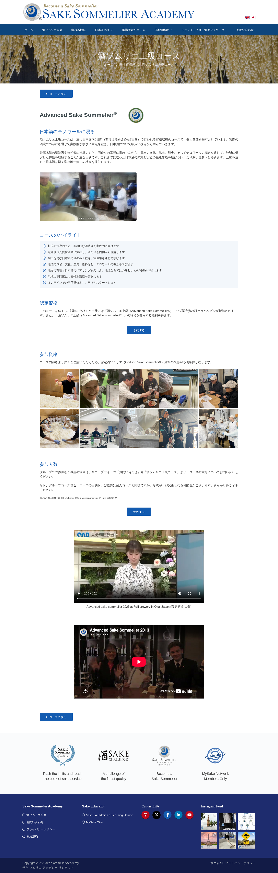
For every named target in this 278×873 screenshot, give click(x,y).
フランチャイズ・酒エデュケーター (204, 30)
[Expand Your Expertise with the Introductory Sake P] (227, 821)
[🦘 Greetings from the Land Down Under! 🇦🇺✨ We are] (246, 840)
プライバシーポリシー (240, 863)
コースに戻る (57, 93)
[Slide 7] (92, 218)
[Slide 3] (83, 218)
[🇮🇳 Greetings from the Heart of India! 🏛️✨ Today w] (208, 821)
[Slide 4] (85, 218)
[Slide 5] (88, 218)
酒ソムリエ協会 (52, 30)
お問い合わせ (245, 30)
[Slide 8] (94, 218)
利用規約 (216, 863)
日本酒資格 (102, 30)
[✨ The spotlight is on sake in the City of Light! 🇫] (208, 840)
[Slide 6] (90, 218)
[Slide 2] (81, 218)
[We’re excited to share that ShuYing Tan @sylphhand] (227, 840)
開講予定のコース (133, 30)
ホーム (28, 30)
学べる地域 (78, 30)
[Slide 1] (79, 218)
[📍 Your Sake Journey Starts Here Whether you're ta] (246, 821)
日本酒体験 (162, 30)
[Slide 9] (97, 218)
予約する (139, 330)
